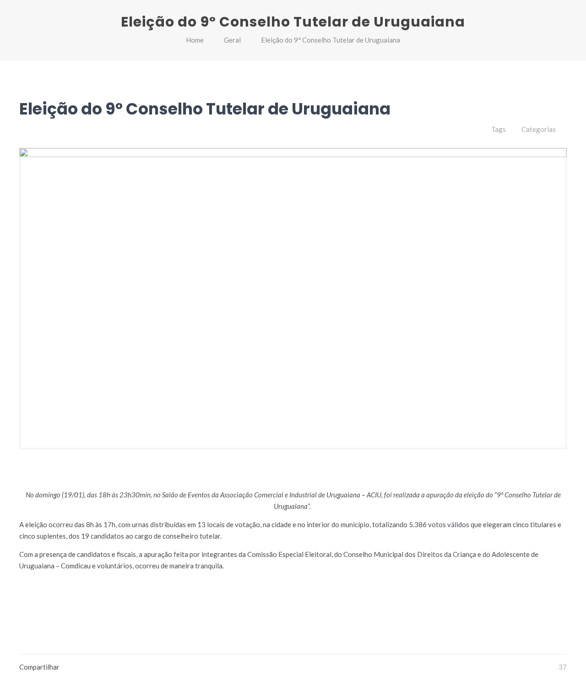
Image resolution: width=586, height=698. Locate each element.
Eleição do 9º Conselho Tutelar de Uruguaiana (330, 40)
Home (195, 40)
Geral (232, 40)
